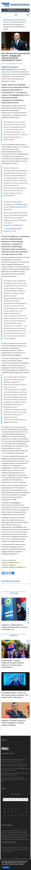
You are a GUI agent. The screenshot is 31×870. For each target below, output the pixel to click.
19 (11, 812)
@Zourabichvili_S (22, 207)
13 (15, 809)
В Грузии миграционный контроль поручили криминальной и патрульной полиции (13, 760)
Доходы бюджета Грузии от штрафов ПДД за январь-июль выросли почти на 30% (15, 769)
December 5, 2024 (9, 231)
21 (19, 812)
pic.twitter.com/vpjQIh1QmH (13, 225)
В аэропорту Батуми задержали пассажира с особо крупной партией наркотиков (15, 773)
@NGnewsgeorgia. (7, 69)
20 (15, 812)
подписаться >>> (14, 562)
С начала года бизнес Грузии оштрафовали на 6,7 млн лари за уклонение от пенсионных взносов (14, 764)
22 (22, 812)
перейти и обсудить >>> (17, 567)
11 (8, 809)
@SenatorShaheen (21, 204)
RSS (2, 784)
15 (22, 809)
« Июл (3, 820)
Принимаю (5, 867)
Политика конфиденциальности (21, 858)
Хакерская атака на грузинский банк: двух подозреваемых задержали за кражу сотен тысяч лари (14, 779)
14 (19, 809)
